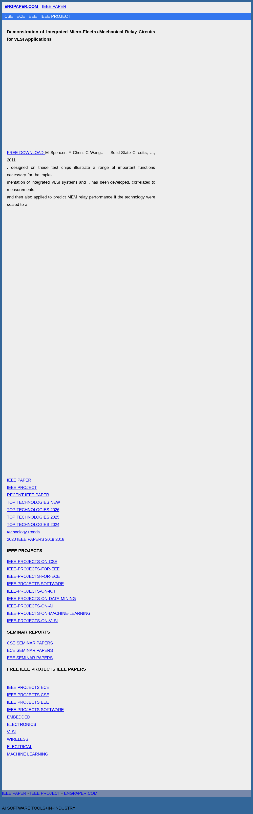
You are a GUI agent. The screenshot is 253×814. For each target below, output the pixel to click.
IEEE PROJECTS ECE (28, 687)
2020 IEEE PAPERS (25, 539)
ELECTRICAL (19, 746)
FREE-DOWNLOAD (26, 152)
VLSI (11, 732)
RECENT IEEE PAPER (28, 495)
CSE (9, 16)
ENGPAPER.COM (80, 793)
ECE (21, 16)
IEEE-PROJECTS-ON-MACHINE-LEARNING (48, 613)
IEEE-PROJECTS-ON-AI (30, 606)
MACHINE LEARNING (27, 754)
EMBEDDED (18, 717)
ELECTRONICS (21, 724)
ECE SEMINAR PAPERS (30, 650)
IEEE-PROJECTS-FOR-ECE (33, 576)
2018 (59, 539)
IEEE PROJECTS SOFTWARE (35, 583)
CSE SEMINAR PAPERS (30, 643)
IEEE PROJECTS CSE (28, 695)
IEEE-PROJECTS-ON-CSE (32, 561)
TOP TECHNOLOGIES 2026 (33, 509)
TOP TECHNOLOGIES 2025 (33, 517)
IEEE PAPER (54, 6)
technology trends (23, 532)
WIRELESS (17, 739)
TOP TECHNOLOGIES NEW (33, 502)
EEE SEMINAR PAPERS (30, 658)
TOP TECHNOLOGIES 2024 (33, 524)
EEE (33, 16)
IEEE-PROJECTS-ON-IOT (31, 591)
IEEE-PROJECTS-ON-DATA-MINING (41, 598)
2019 (49, 539)
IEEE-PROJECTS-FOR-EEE (33, 569)
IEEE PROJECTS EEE (28, 702)
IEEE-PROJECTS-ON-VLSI (32, 621)
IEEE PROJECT (55, 16)
